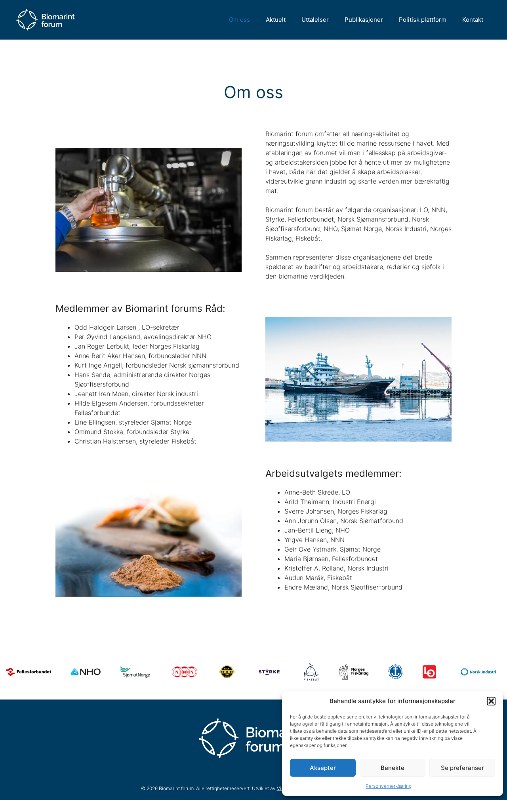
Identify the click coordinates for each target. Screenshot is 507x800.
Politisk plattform (422, 19)
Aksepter (323, 768)
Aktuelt (276, 19)
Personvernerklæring (389, 786)
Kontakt (472, 19)
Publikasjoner (364, 19)
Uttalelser (315, 19)
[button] (491, 701)
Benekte (392, 768)
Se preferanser (462, 768)
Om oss (239, 19)
